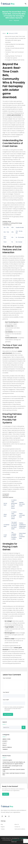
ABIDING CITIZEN (6, 739)
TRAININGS (5, 749)
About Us (17, 824)
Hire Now (6, 794)
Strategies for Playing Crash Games (14, 60)
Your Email (6, 699)
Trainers (3, 829)
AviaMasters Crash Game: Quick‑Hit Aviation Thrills (14, 770)
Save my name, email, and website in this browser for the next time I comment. (14, 708)
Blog (2, 824)
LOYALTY (5, 743)
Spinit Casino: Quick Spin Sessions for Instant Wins (14, 773)
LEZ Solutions (23, 838)
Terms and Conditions (20, 829)
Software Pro (16, 840)
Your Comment (7, 678)
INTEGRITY (5, 741)
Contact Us (17, 826)
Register (3, 826)
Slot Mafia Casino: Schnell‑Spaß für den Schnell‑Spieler (12, 766)
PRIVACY (5, 745)
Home (10, 20)
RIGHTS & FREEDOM (7, 747)
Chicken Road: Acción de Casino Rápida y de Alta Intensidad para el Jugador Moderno (14, 762)
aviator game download (14, 115)
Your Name (6, 692)
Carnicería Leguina (7, 760)
